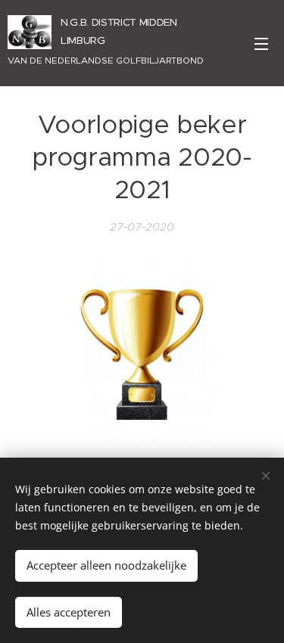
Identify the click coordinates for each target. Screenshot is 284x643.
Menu (261, 43)
